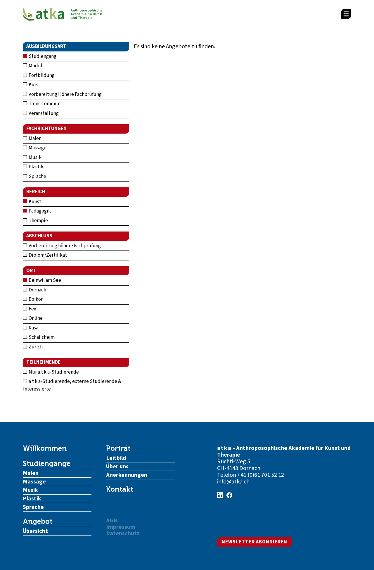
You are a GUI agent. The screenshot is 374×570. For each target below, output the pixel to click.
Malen (34, 138)
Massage (37, 147)
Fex (32, 308)
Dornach (37, 289)
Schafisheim (41, 337)
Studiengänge (46, 464)
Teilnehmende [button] (43, 362)
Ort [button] (31, 270)
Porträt (118, 448)
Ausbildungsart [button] (46, 46)
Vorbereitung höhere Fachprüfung (64, 245)
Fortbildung (41, 75)
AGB (111, 521)
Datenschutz (123, 533)
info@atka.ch (233, 482)
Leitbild (116, 458)
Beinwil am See (44, 280)
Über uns (117, 466)
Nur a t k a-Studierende (53, 372)
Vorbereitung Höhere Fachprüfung (65, 94)
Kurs (33, 84)
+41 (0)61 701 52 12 (260, 475)
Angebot (37, 521)
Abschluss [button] (39, 235)
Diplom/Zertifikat (47, 255)
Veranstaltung (43, 113)
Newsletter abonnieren (254, 541)
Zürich (35, 346)
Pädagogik (39, 211)
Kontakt (119, 489)
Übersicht (35, 531)
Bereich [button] (35, 191)
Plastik (36, 166)
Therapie (38, 220)
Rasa (33, 327)
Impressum (120, 527)
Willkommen (45, 448)
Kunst (34, 201)
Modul (35, 65)
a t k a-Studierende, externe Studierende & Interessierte (72, 385)
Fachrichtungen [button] (46, 128)
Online (35, 318)
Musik (34, 157)
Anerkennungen (126, 475)
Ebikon (36, 299)
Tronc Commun (44, 103)
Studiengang (42, 56)
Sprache (37, 176)
